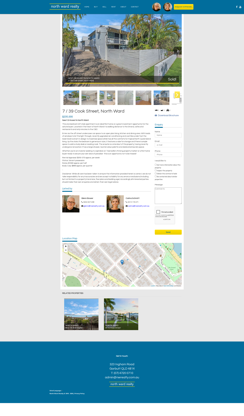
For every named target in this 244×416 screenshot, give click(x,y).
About (123, 7)
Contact (135, 7)
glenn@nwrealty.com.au (94, 206)
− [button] (66, 250)
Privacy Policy (79, 393)
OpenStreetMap (168, 286)
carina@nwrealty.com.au (138, 206)
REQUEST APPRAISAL (183, 7)
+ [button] (66, 246)
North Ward (72, 325)
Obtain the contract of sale (167, 174)
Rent (113, 7)
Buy (96, 7)
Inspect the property (164, 171)
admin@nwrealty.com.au (122, 377)
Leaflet (153, 286)
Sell (104, 7)
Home (86, 7)
